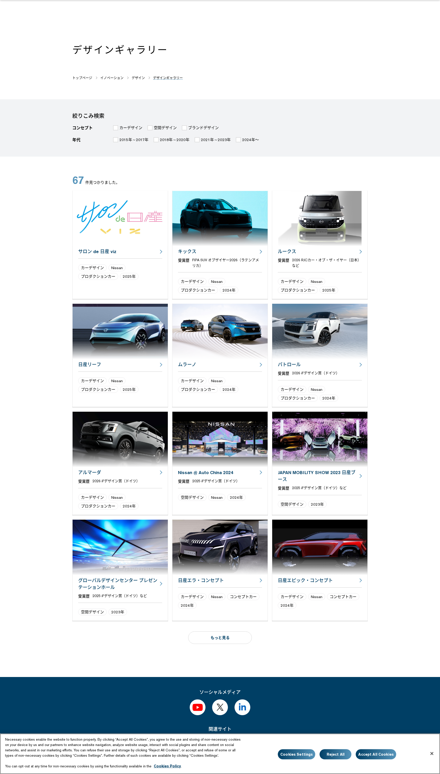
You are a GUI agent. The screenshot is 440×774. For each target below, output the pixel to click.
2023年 (317, 504)
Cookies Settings (296, 754)
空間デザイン (192, 497)
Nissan (117, 267)
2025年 (129, 276)
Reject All (336, 754)
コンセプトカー (243, 596)
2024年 (229, 290)
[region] (220, 754)
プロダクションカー (98, 276)
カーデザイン (92, 267)
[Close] (431, 753)
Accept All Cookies (376, 754)
